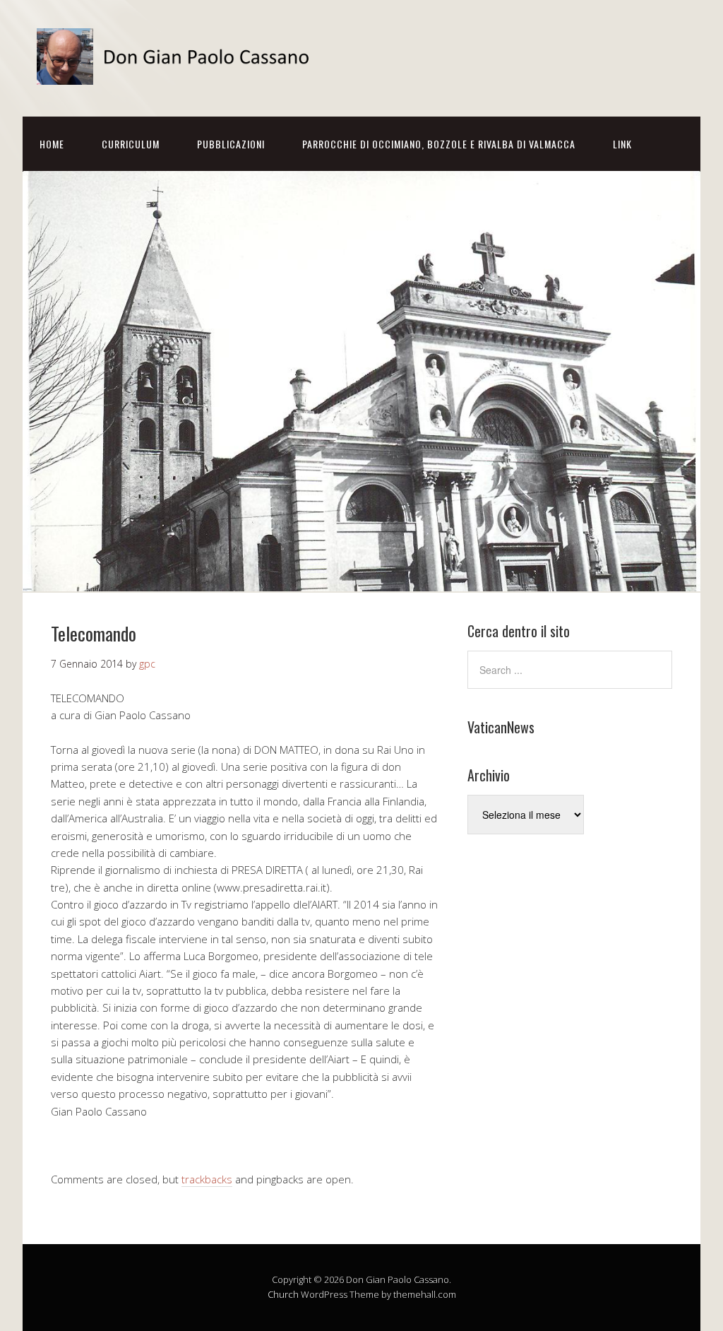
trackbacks (206, 1179)
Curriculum (131, 143)
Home (52, 143)
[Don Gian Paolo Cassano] (178, 72)
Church (283, 1294)
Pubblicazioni (231, 143)
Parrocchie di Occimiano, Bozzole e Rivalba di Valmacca (438, 143)
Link (622, 143)
